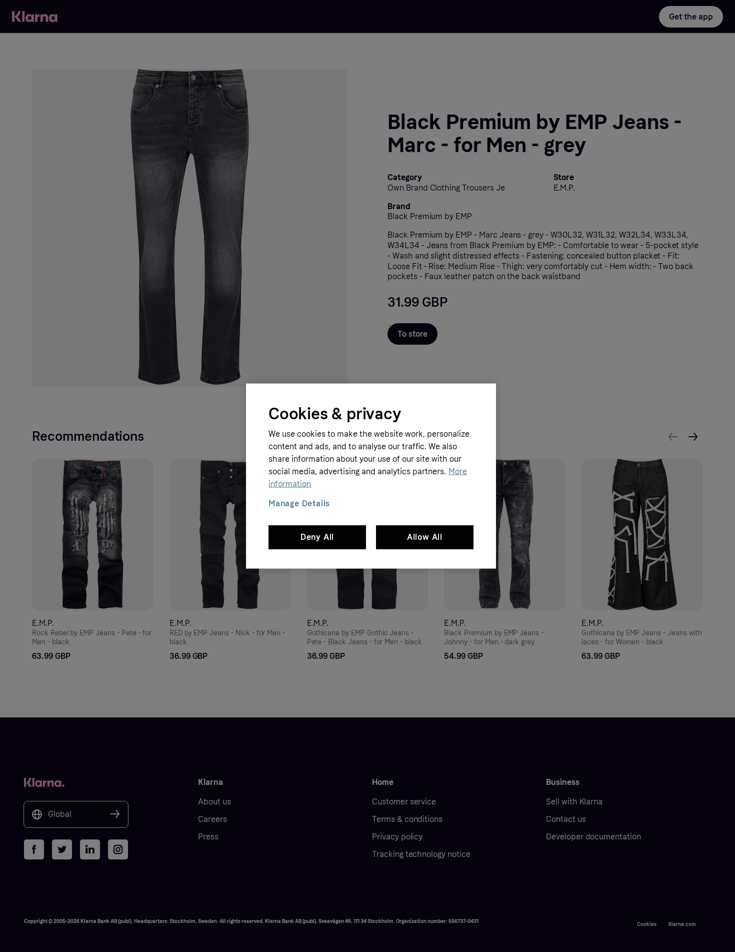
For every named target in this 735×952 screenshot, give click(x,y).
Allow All (424, 537)
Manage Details (299, 503)
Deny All (317, 537)
